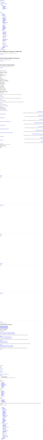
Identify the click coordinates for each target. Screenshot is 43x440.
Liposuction (2, 387)
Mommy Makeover (5, 20)
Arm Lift (4, 21)
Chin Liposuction (4, 27)
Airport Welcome (4, 6)
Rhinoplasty (4, 26)
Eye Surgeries (2, 400)
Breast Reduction (3, 383)
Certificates (4, 14)
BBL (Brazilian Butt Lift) (5, 22)
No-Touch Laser (4, 40)
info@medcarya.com (2, 0)
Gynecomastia (2, 385)
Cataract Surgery (4, 431)
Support (2, 5)
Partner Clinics (2, 438)
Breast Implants (4, 17)
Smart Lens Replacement (5, 39)
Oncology (4, 46)
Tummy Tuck (4, 19)
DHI (3, 43)
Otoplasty (4, 29)
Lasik (3, 432)
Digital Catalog (3, 2)
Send (0, 77)
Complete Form (1, 67)
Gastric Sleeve (4, 36)
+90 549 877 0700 (6, 105)
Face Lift (4, 25)
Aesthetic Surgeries (3, 15)
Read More (1, 340)
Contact (2, 48)
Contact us (1, 49)
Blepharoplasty (4, 28)
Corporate (2, 13)
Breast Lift (4, 18)
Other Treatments (3, 401)
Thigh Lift (2, 394)
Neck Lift (2, 392)
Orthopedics (4, 47)
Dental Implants (4, 425)
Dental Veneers (4, 426)
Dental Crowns (4, 33)
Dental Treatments (3, 399)
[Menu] (3, 49)
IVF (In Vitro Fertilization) (5, 436)
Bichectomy (4, 421)
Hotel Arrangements (5, 8)
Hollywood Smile (4, 32)
